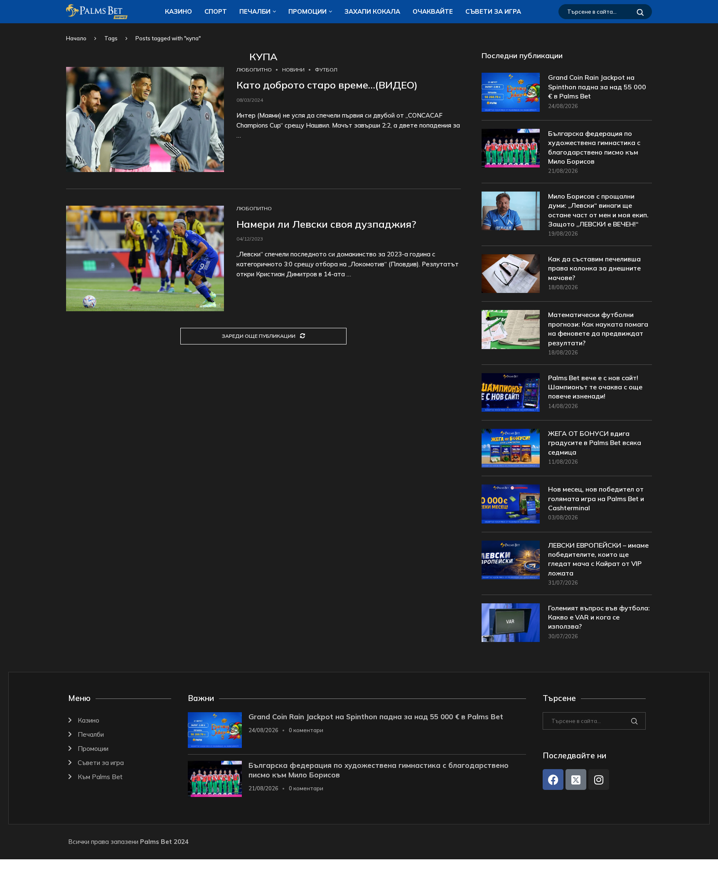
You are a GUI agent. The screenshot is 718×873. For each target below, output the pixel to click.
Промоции (307, 11)
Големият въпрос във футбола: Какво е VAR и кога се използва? (599, 617)
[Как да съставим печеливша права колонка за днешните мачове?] (511, 273)
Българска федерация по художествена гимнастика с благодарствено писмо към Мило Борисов (594, 147)
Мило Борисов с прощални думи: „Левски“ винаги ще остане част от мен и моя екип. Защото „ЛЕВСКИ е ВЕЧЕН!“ (598, 210)
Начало (76, 38)
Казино (178, 11)
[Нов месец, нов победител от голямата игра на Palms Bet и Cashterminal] (511, 503)
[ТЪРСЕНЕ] (640, 11)
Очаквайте (433, 11)
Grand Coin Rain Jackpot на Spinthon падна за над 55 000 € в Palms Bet (597, 86)
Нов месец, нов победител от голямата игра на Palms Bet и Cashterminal (596, 498)
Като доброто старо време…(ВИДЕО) (327, 85)
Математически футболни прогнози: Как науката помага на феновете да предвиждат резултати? (598, 328)
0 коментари (306, 730)
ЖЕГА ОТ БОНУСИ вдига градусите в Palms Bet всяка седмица (594, 442)
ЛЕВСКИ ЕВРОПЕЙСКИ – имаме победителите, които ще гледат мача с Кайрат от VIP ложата (598, 559)
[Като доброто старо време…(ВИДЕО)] (145, 119)
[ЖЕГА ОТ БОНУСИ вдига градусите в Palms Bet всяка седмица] (511, 448)
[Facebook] (553, 779)
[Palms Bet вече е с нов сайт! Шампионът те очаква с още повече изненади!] (511, 392)
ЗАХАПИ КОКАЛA (372, 11)
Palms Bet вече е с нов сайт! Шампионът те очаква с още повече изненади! (595, 387)
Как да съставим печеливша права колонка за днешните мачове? (594, 268)
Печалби (254, 11)
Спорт (215, 11)
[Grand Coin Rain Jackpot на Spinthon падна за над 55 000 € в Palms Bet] (511, 92)
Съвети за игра (493, 11)
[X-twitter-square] (576, 779)
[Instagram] (598, 779)
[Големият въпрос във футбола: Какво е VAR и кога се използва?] (511, 622)
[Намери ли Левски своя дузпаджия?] (145, 258)
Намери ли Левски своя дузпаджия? (326, 224)
